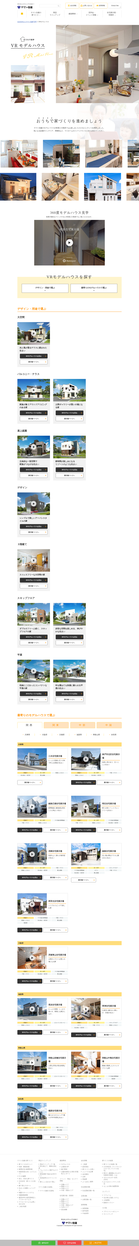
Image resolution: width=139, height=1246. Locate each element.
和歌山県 (96, 735)
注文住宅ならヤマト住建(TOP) (27, 22)
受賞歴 (84, 1179)
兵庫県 (27, 735)
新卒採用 (85, 1211)
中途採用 (85, 1213)
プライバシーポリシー (111, 1211)
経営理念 (85, 1167)
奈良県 (113, 735)
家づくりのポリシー (25, 1164)
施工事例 (64, 1169)
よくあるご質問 (87, 1182)
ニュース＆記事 (87, 1172)
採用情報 (85, 1208)
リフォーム (107, 1195)
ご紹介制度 (22, 1206)
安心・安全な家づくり (26, 1178)
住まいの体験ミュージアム (27, 1189)
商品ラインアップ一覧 (47, 1164)
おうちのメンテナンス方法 (112, 1183)
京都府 (62, 735)
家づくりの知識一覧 (110, 1164)
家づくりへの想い (88, 1169)
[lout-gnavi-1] (22, 14)
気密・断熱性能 (24, 1167)
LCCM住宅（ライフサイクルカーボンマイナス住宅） (113, 1168)
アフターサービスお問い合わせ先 (27, 1203)
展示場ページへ (33, 362)
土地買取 (107, 1200)
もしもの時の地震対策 (111, 1186)
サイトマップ (108, 1214)
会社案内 (85, 1174)
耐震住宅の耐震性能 (25, 1169)
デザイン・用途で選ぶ (45, 288)
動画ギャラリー (109, 1202)
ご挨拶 (84, 1164)
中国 (109, 725)
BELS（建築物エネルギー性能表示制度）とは (112, 1174)
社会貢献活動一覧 (88, 1190)
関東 (56, 725)
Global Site (115, 5)
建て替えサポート (25, 1185)
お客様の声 (65, 1167)
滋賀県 (79, 735)
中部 (83, 725)
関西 (30, 725)
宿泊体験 (64, 1209)
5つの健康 (22, 1176)
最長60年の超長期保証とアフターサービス (27, 1198)
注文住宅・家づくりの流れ (27, 1182)
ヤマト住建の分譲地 (47, 1191)
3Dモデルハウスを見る (33, 356)
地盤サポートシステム (26, 1192)
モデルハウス (65, 1164)
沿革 (83, 1177)
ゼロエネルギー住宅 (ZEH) (110, 1178)
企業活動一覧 (87, 1199)
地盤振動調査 (23, 1195)
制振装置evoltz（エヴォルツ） (27, 1173)
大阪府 (44, 735)
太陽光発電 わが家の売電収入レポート (69, 1173)
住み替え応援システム (111, 1197)
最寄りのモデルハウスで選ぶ (94, 288)
